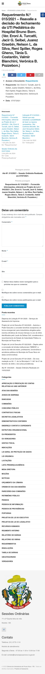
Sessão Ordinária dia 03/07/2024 (9, 150)
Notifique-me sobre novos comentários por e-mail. (21, 292)
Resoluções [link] (7, 548)
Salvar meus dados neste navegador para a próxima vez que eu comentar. (21, 283)
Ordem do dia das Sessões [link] (14, 487)
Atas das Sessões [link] (10, 390)
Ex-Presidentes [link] (9, 434)
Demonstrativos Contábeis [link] (14, 421)
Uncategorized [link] (9, 557)
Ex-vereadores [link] (8, 438)
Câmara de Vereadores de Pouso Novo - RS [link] (20, 666)
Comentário (7, 222)
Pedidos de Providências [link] (13, 509)
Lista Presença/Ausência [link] (13, 465)
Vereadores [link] (7, 561)
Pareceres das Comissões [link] (13, 491)
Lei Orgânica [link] (8, 456)
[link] (3, 3)
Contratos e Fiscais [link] (11, 412)
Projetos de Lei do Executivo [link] (15, 517)
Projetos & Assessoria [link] (21, 669)
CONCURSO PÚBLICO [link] (10, 408)
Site (3, 271)
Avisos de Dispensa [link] (10, 395)
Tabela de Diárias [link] (10, 552)
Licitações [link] (6, 460)
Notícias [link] (5, 478)
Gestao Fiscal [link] (8, 443)
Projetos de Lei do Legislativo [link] (16, 522)
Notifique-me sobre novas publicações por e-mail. (21, 300)
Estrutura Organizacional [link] (14, 430)
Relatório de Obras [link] (11, 539)
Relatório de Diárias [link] (11, 535)
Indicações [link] (7, 447)
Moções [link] (5, 474)
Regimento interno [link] (10, 530)
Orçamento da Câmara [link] (12, 482)
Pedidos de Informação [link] (12, 504)
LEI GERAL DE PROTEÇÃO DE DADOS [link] (17, 452)
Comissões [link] (6, 404)
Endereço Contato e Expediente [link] (16, 425)
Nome (5, 251)
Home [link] (4, 10)
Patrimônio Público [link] (11, 495)
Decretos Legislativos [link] (12, 417)
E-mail (5, 261)
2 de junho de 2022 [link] (8, 70)
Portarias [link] (6, 513)
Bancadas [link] (6, 399)
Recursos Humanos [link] (11, 526)
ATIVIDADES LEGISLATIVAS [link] (16, 10)
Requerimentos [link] (32, 10)
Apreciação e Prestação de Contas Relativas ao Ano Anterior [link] (18, 384)
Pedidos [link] (5, 500)
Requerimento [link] (32, 81)
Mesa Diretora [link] (8, 469)
